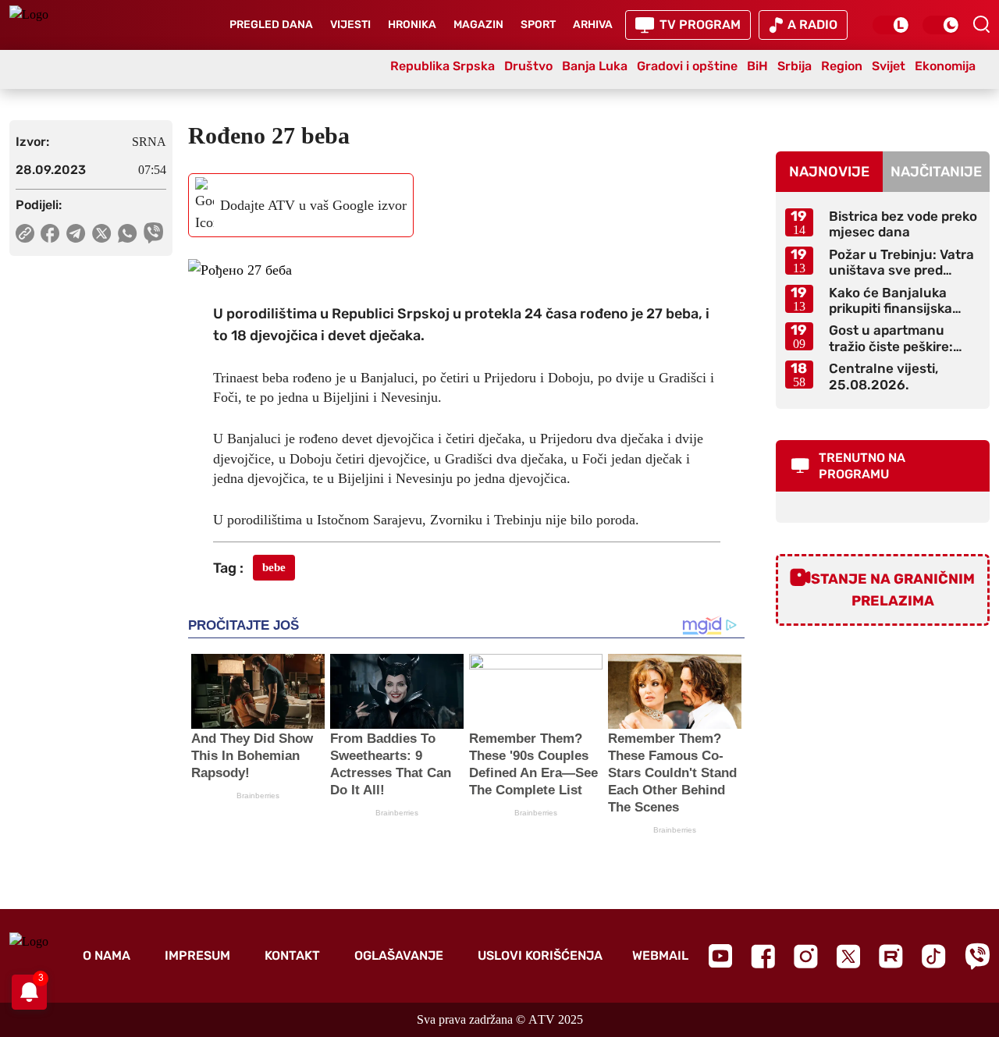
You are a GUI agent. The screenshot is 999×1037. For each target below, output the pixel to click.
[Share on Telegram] (76, 233)
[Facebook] (763, 956)
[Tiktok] (934, 956)
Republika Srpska (442, 66)
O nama (106, 955)
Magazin (478, 24)
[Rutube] (891, 956)
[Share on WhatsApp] (127, 233)
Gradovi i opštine (687, 66)
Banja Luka (594, 66)
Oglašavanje (398, 955)
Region (841, 66)
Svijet (888, 66)
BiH (757, 66)
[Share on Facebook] (50, 233)
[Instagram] (806, 956)
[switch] (891, 25)
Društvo (528, 66)
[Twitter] (848, 956)
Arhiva (593, 24)
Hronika (412, 24)
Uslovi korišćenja (540, 955)
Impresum (197, 955)
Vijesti (350, 24)
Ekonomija (945, 66)
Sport (538, 24)
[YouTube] (720, 956)
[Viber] (977, 956)
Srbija (794, 66)
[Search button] (981, 24)
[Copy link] (25, 233)
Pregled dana (271, 24)
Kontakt (292, 955)
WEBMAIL (660, 955)
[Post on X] (102, 233)
